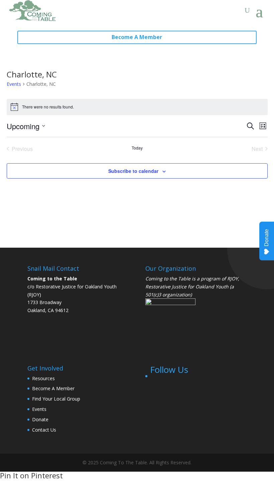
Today (137, 148)
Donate (40, 419)
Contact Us (44, 430)
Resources (43, 378)
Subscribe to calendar (133, 171)
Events (14, 84)
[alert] (137, 107)
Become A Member (137, 37)
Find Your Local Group (56, 399)
